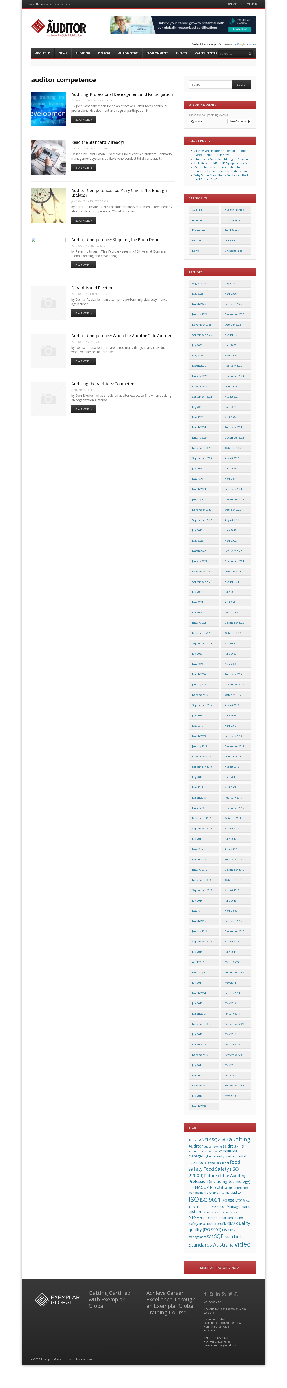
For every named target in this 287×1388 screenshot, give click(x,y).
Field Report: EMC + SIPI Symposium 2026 (221, 163)
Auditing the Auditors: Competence (105, 383)
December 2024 (234, 376)
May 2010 (230, 1095)
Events (181, 53)
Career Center (206, 53)
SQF (210, 1236)
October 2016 (233, 880)
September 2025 (202, 334)
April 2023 (231, 478)
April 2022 (231, 540)
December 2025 (234, 314)
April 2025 (231, 355)
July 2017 (197, 838)
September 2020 (202, 643)
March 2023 (199, 489)
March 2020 (199, 674)
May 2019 (197, 725)
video (243, 1244)
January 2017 (199, 869)
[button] (196, 121)
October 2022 (233, 509)
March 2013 (199, 1013)
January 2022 (199, 561)
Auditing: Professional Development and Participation (122, 94)
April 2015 (198, 962)
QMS (231, 1223)
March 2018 (199, 797)
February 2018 (233, 797)
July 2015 (197, 951)
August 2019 (232, 705)
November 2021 (201, 571)
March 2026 (199, 304)
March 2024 (199, 427)
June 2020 (230, 653)
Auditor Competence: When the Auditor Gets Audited (121, 335)
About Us (43, 53)
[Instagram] (212, 1293)
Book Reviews (233, 220)
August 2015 (232, 941)
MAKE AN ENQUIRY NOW (220, 1267)
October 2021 (233, 571)
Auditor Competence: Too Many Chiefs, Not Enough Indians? (119, 193)
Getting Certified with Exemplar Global (109, 1299)
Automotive (128, 53)
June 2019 (230, 715)
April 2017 (231, 849)
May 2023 (197, 478)
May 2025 (197, 355)
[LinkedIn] (218, 1293)
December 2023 (234, 437)
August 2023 (232, 458)
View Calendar (238, 121)
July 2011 (197, 1065)
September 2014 (235, 972)
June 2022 (230, 530)
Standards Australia (211, 1244)
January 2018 (199, 808)
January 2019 (199, 746)
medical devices (230, 1212)
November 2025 (201, 324)
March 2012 (199, 1044)
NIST (203, 1218)
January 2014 (232, 993)
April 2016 (231, 910)
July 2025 (197, 345)
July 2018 (197, 777)
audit (223, 1139)
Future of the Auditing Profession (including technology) (219, 1178)
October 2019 (233, 694)
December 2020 (234, 622)
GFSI (191, 1187)
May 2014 (230, 982)
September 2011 (235, 1054)
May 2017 (197, 849)
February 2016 (233, 921)
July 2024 (197, 407)
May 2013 (230, 1003)
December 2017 (234, 808)
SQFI (219, 1236)
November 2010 (201, 1085)
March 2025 (199, 365)
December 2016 (234, 869)
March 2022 (199, 551)
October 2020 (233, 633)
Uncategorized (234, 250)
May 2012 (230, 1034)
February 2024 (233, 427)
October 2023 (233, 448)
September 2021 (202, 581)
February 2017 (233, 859)
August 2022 (232, 520)
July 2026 (230, 283)
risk (226, 1229)
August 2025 (232, 334)
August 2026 (199, 283)
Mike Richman (80, 148)
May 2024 (197, 417)
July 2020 (197, 653)
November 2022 (201, 509)
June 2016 (230, 900)
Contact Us (234, 4)
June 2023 (230, 468)
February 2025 (233, 365)
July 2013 (197, 1003)
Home (39, 4)
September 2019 (202, 705)
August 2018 (232, 766)
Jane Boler (78, 201)
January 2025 (199, 376)
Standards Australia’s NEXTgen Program (221, 159)
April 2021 (231, 602)
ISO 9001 (104, 53)
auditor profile (213, 1146)
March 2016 (199, 921)
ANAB (195, 1140)
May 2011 (230, 1065)
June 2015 (230, 951)
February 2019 (233, 736)
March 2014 (199, 993)
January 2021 (199, 622)
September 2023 (202, 458)
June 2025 (230, 345)
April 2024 (231, 417)
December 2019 (234, 684)
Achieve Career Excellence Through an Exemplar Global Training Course (171, 1302)
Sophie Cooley (81, 100)
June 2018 (230, 777)
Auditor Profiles (234, 209)
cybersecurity (214, 1156)
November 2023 (201, 448)
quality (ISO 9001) (205, 1229)
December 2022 (234, 499)
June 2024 (230, 407)
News (63, 53)
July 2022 (197, 530)
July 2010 (197, 1095)
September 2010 (235, 1085)
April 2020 (231, 664)
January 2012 (232, 1044)
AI (190, 1140)
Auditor (196, 1146)
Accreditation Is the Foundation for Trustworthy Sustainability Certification (220, 169)
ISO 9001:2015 (233, 1200)
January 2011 (232, 1075)
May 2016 (197, 910)
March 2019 (199, 736)
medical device (211, 1212)
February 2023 (233, 489)
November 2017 (201, 818)
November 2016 (201, 880)
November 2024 (201, 386)
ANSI (203, 1139)
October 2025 (233, 324)
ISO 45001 (198, 240)
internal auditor (230, 1192)
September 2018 (202, 766)
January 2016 (199, 931)
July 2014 (197, 982)
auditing (239, 1139)
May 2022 (197, 540)
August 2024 (232, 396)
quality (243, 1223)
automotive (196, 1151)
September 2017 (202, 828)
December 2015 (234, 931)
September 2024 (202, 396)
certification (211, 1151)
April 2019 (231, 725)
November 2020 (201, 633)
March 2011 (199, 1075)
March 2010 (199, 1106)
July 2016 (197, 900)
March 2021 (199, 612)
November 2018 (201, 756)
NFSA (194, 1217)
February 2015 (200, 972)
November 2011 (201, 1054)
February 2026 (233, 304)
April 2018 (231, 787)
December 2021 (234, 561)
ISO (194, 1199)
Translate (251, 44)
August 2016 (232, 890)
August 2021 (232, 581)
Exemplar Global (218, 1163)
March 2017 (199, 859)
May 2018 (197, 787)
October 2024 (233, 386)
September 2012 (235, 1024)
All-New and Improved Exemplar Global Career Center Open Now (220, 153)
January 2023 (199, 499)
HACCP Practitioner (214, 1187)
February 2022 (233, 551)
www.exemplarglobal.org (220, 1345)
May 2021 (197, 602)
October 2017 (233, 818)
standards (234, 1236)
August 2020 (232, 643)
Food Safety (232, 230)
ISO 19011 (203, 1206)
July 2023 (197, 468)
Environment (157, 53)
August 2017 (232, 828)
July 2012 (197, 1034)
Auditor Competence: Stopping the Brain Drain (115, 239)
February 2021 (233, 612)
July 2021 (197, 591)
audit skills (233, 1146)
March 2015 (232, 962)
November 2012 (201, 1024)
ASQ (213, 1139)
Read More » (83, 120)
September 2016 (202, 890)
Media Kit (253, 4)
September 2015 (202, 941)
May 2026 (197, 293)
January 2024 (199, 437)
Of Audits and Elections (93, 287)
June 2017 (230, 838)
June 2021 (230, 591)
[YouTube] (237, 1293)
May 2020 (197, 664)
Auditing (82, 53)
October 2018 (233, 756)
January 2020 (199, 684)
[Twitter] (231, 1293)
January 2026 (199, 314)
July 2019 (197, 715)
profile (222, 1223)
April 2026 (231, 293)
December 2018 (234, 746)
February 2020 (233, 674)
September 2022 (202, 520)
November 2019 (201, 694)
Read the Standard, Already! (97, 142)
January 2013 (232, 1013)
